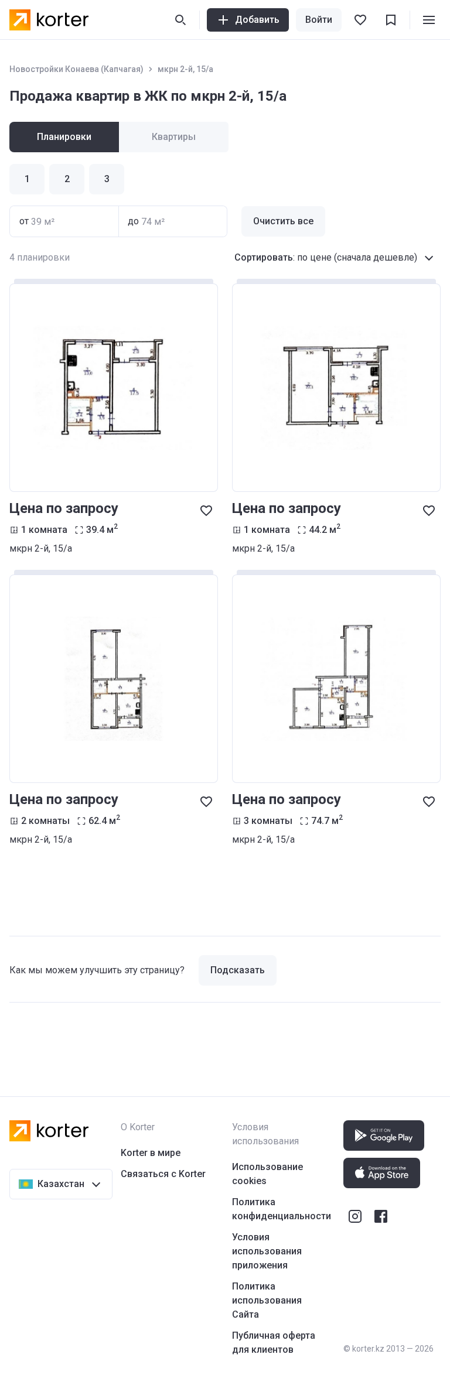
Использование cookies (267, 1173)
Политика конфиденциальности (281, 1209)
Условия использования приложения (267, 1251)
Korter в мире (150, 1152)
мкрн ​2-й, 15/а (185, 69)
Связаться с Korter (163, 1173)
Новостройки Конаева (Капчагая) (76, 69)
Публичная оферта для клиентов (273, 1342)
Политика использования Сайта (267, 1300)
